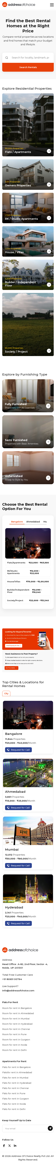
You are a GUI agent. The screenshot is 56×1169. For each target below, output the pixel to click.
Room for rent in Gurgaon (16, 1039)
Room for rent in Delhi (14, 1050)
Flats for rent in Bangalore (16, 1067)
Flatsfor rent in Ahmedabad (17, 1072)
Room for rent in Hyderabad (17, 1024)
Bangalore (13, 734)
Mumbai (12, 849)
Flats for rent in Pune (13, 1093)
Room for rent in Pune (14, 1034)
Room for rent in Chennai (16, 1029)
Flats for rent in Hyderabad (16, 1083)
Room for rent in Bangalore (17, 1008)
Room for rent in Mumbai (16, 1018)
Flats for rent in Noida (14, 1104)
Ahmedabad (15, 791)
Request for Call (20, 749)
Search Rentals (28, 67)
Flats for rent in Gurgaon (15, 1098)
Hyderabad (14, 907)
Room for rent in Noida (14, 1045)
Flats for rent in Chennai (15, 1088)
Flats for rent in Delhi (13, 1109)
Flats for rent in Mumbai (15, 1077)
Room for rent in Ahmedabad (18, 1013)
